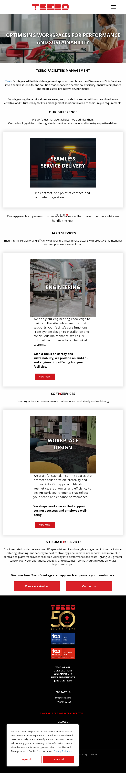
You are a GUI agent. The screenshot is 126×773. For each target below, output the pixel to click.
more (110, 552)
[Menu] (113, 7)
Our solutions (63, 670)
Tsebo (9, 81)
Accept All (58, 759)
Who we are (63, 666)
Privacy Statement (63, 751)
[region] (43, 745)
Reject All (26, 759)
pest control (56, 552)
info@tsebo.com (63, 697)
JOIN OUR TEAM (63, 680)
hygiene (70, 552)
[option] (63, 169)
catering (12, 552)
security (40, 552)
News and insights (63, 676)
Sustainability (63, 673)
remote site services (88, 552)
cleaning (23, 552)
